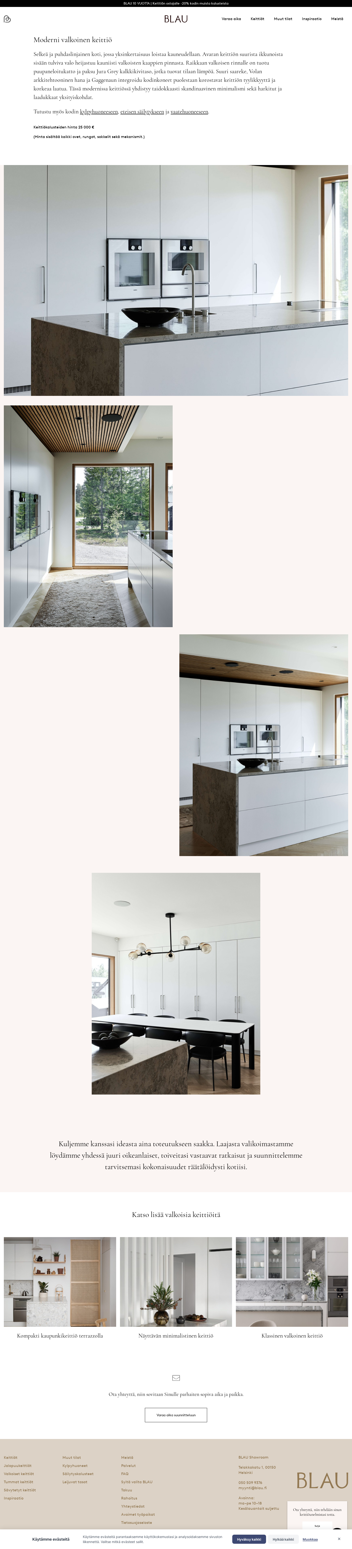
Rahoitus (129, 1498)
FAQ (125, 1474)
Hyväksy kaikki (249, 1539)
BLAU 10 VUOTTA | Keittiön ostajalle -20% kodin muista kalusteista (176, 3)
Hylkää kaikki (283, 1539)
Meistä (337, 19)
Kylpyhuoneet (75, 1465)
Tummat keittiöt (18, 1482)
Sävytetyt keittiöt (20, 1490)
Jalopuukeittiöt (18, 1465)
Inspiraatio (312, 19)
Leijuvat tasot (74, 1482)
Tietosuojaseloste (136, 1522)
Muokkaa (310, 1539)
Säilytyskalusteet (78, 1474)
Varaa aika (231, 19)
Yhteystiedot (133, 1506)
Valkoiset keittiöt (19, 1474)
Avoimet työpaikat (138, 1514)
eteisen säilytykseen (142, 111)
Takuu (126, 1490)
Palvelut (128, 1465)
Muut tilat (283, 19)
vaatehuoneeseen (189, 111)
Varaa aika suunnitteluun (176, 1415)
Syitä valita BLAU (137, 1482)
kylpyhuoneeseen (99, 111)
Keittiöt (257, 19)
